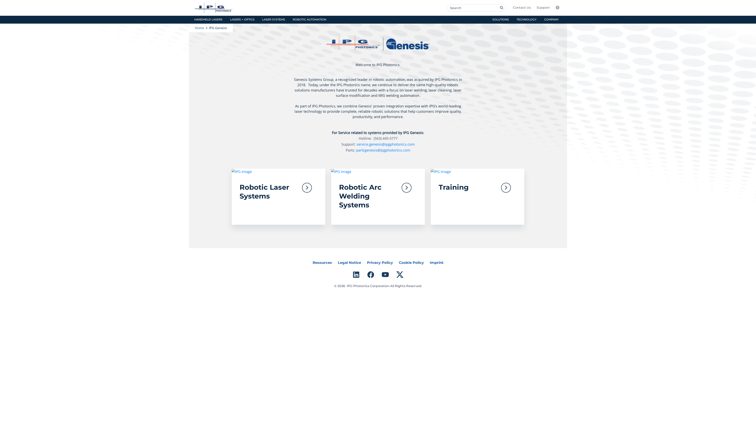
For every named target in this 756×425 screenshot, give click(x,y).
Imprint (437, 263)
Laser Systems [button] (273, 19)
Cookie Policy (411, 263)
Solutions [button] (500, 19)
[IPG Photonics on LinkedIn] (356, 274)
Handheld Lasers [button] (208, 19)
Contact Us (522, 7)
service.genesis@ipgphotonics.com (386, 144)
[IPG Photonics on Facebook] (370, 274)
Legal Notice (349, 263)
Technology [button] (526, 19)
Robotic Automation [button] (309, 19)
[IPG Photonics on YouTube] (385, 274)
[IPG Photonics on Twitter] (399, 274)
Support (543, 7)
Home (199, 28)
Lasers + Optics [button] (242, 19)
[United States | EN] (560, 7)
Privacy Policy (380, 263)
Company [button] (551, 19)
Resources (322, 263)
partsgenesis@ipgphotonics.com (383, 150)
